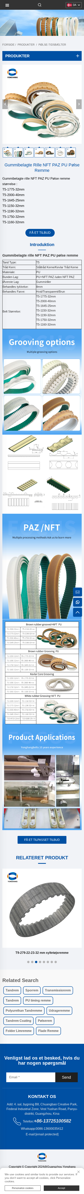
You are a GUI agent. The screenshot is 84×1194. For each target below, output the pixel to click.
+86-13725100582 (52, 1120)
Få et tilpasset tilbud (42, 839)
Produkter (26, 44)
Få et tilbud (40, 232)
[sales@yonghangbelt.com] (77, 592)
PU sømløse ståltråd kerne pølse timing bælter (42, 952)
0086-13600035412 (49, 1128)
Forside (8, 44)
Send (66, 1077)
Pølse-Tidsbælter (52, 44)
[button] (28, 962)
